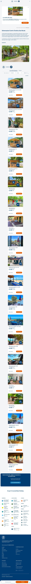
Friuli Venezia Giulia (15, 514)
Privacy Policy (3, 576)
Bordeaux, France (26, 511)
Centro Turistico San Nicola (21, 27)
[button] (15, 483)
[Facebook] (16, 570)
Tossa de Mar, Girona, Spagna (26, 506)
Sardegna (3, 547)
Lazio (13, 520)
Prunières (25, 522)
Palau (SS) (6, 504)
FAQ (16, 565)
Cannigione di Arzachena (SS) (6, 507)
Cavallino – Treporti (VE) (6, 521)
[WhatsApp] (22, 570)
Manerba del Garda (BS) (16, 507)
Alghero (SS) (7, 515)
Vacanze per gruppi (4, 564)
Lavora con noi (18, 554)
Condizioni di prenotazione (19, 566)
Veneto (3, 517)
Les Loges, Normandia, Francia (26, 514)
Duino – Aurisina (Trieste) (16, 517)
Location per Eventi (4, 565)
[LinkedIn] (21, 570)
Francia (22, 508)
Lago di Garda (4, 549)
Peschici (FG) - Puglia (16, 529)
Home (17, 27)
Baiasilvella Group (18, 551)
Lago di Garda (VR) (16, 504)
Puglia (13, 526)
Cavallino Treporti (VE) (6, 525)
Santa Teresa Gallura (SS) (6, 511)
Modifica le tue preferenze (9, 576)
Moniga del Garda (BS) (16, 501)
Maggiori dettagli (11, 114)
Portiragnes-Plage (25, 525)
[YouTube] (17, 570)
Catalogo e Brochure (18, 564)
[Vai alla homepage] (12, 1)
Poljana (25, 501)
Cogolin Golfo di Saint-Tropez (25, 517)
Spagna (22, 503)
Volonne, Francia (25, 520)
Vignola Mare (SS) (6, 501)
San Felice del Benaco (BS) (16, 511)
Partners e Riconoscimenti (19, 550)
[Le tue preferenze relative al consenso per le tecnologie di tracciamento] (29, 582)
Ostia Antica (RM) (16, 524)
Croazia (3, 554)
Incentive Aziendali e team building (6, 566)
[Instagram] (19, 570)
